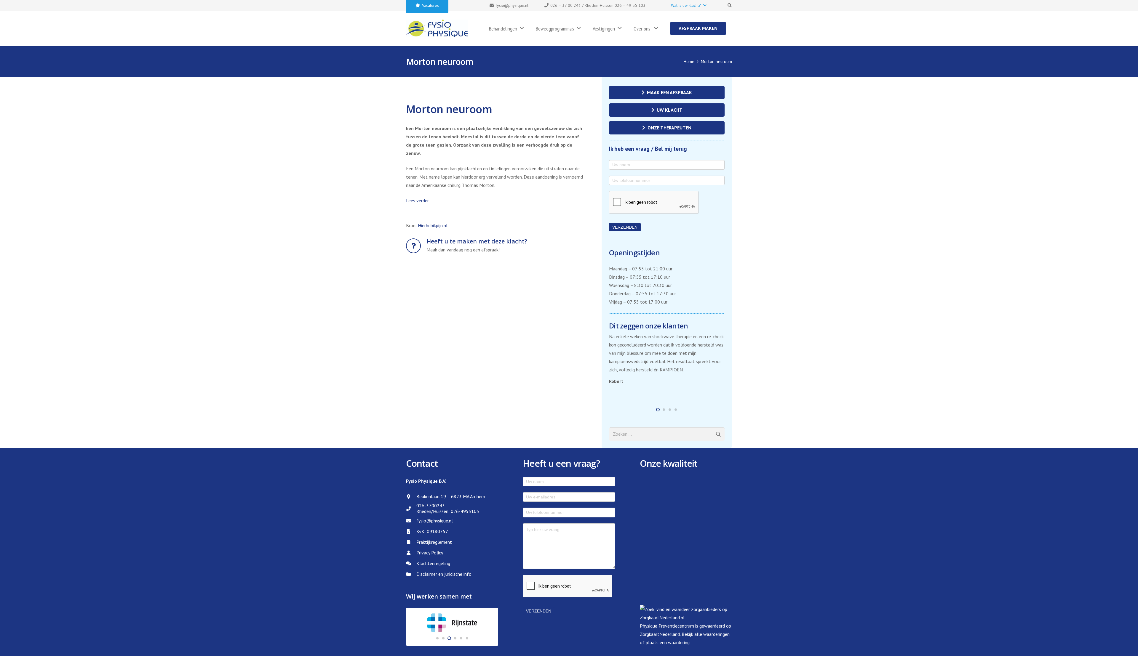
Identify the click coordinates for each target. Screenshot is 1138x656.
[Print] (437, 28)
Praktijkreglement (434, 542)
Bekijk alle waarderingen (706, 634)
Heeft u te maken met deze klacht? (476, 241)
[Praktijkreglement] (411, 542)
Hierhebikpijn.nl (432, 225)
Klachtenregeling (433, 563)
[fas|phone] (411, 508)
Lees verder (417, 200)
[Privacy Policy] (411, 553)
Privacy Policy (429, 553)
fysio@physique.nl (434, 521)
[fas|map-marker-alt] (411, 496)
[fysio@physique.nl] (411, 521)
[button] (688, 5)
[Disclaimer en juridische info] (411, 574)
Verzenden (624, 227)
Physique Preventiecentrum (667, 626)
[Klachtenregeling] (411, 563)
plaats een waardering (668, 642)
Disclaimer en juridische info (443, 574)
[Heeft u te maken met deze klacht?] (416, 245)
